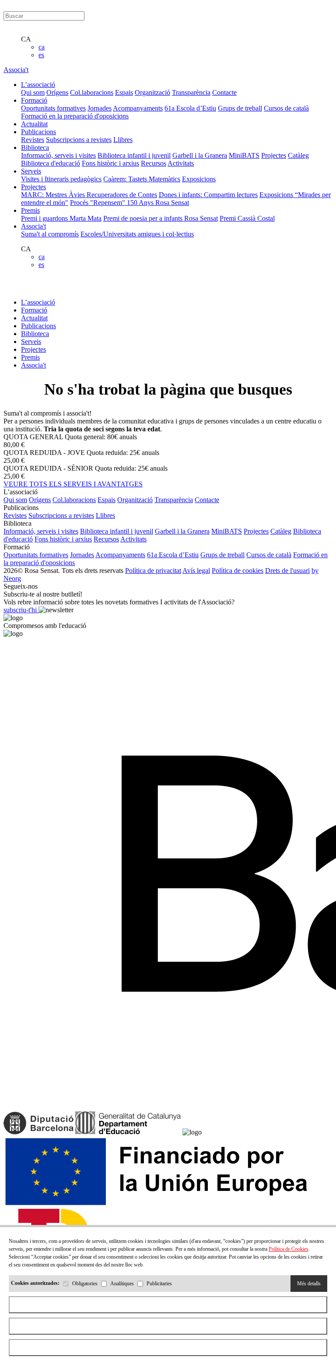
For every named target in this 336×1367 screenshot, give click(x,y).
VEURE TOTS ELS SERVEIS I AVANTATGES (73, 484)
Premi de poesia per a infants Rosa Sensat (160, 218)
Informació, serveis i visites (58, 155)
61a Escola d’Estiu (190, 108)
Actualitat (34, 318)
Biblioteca (35, 333)
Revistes (32, 139)
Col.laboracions (91, 92)
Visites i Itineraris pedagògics (61, 179)
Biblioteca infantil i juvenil (134, 155)
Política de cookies (237, 570)
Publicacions (38, 326)
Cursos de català (286, 108)
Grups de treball (240, 108)
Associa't (16, 69)
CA (26, 39)
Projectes (273, 155)
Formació (34, 310)
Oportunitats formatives (53, 108)
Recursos (153, 163)
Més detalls (309, 1283)
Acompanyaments (138, 108)
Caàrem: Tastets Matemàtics (141, 179)
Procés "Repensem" (98, 202)
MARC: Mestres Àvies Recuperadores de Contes (89, 194)
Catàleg (298, 155)
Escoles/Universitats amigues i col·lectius (137, 234)
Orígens (57, 92)
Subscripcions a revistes (79, 139)
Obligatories (85, 1283)
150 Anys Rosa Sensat (158, 202)
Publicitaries (159, 1283)
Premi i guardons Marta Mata (61, 218)
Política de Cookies (288, 1249)
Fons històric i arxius (110, 163)
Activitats (181, 163)
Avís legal (196, 570)
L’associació (38, 302)
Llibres (123, 139)
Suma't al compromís (50, 234)
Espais (124, 92)
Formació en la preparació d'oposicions (75, 116)
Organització (152, 92)
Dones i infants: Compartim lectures (208, 194)
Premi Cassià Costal (247, 218)
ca (41, 47)
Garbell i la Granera (199, 155)
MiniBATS (244, 155)
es (41, 55)
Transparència (191, 92)
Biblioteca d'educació (50, 163)
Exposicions (199, 179)
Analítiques (122, 1283)
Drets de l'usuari (287, 570)
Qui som (33, 92)
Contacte (224, 92)
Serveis (31, 341)
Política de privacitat (153, 570)
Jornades (100, 108)
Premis (30, 357)
